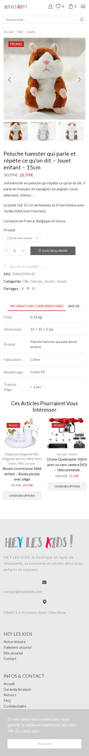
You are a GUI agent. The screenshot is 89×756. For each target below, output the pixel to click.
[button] (9, 80)
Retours (10, 695)
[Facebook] (22, 289)
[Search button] (81, 19)
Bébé (30, 459)
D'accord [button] (44, 744)
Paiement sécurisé (18, 647)
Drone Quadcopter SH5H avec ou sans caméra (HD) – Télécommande (67, 464)
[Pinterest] (28, 289)
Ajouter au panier (55, 250)
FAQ (7, 700)
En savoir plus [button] (27, 731)
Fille (20, 32)
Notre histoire (15, 641)
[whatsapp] (33, 289)
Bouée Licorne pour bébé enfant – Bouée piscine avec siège (22, 473)
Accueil (9, 32)
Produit (9, 230)
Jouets (30, 32)
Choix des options (22, 495)
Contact (10, 658)
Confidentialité (15, 706)
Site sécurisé (13, 653)
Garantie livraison (17, 689)
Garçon (36, 281)
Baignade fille (29, 454)
